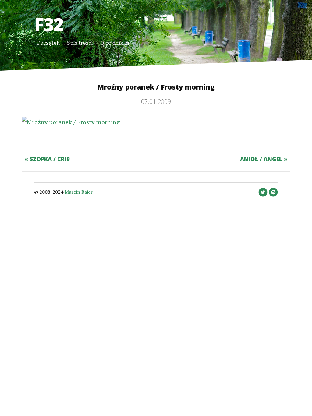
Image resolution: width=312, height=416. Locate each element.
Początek (48, 42)
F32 (48, 24)
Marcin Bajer (79, 192)
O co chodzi (114, 42)
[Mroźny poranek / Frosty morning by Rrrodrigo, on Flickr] (71, 122)
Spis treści (80, 42)
